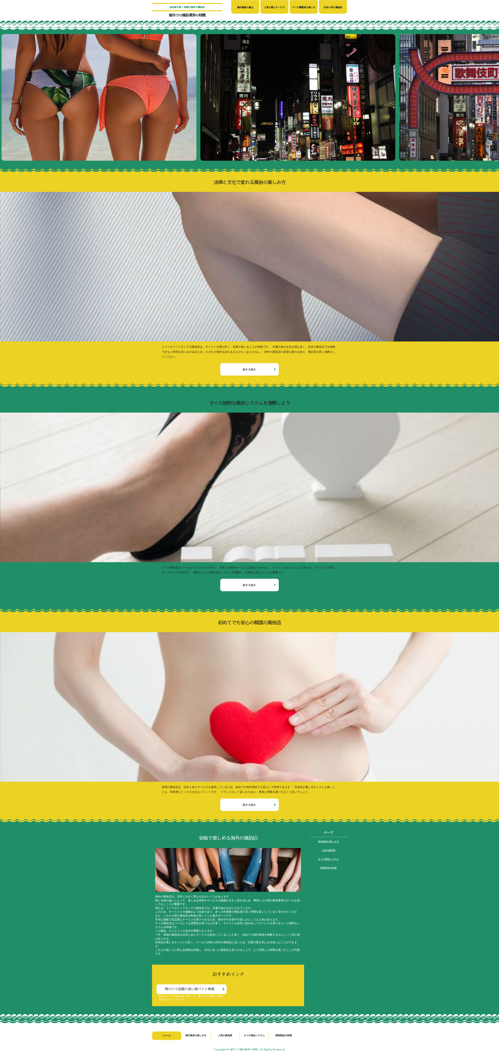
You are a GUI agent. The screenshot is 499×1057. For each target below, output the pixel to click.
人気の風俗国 (328, 850)
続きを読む (249, 369)
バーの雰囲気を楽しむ (303, 7)
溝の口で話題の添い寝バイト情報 (189, 989)
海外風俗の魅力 (245, 7)
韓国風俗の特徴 (328, 867)
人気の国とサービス (274, 7)
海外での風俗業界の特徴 (187, 15)
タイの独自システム (328, 859)
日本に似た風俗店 (333, 7)
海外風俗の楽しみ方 (328, 841)
